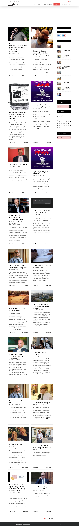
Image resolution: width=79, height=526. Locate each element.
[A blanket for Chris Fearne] (59, 46)
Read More (11, 75)
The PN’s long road (65, 82)
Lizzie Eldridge (14, 312)
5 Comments (48, 192)
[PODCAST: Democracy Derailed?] (42, 343)
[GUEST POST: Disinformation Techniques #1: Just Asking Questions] (18, 205)
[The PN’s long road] (59, 84)
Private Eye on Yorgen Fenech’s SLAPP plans (41, 488)
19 (64, 123)
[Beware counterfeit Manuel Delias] (18, 391)
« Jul (58, 129)
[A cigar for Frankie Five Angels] (18, 434)
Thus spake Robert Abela (18, 164)
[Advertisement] (39, 15)
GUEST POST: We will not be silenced (17, 309)
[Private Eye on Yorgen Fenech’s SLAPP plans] (42, 478)
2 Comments (25, 75)
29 (70, 125)
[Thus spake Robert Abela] (18, 154)
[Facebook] (58, 35)
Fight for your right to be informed (41, 172)
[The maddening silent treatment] (59, 94)
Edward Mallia (37, 308)
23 (57, 125)
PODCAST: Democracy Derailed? (41, 353)
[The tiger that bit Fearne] (59, 52)
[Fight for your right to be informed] (42, 158)
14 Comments (48, 243)
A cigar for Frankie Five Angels (17, 445)
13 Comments (48, 285)
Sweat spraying (64, 71)
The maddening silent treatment (65, 94)
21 (68, 123)
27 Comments (48, 422)
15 (70, 121)
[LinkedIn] (63, 35)
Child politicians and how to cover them (66, 78)
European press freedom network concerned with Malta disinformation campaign (17, 115)
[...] (23, 69)
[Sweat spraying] (59, 73)
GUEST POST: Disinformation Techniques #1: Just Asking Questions (16, 218)
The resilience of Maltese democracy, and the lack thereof (66, 67)
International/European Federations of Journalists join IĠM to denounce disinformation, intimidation (18, 47)
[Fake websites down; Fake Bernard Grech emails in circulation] (42, 203)
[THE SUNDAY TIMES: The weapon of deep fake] (18, 256)
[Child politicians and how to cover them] (59, 78)
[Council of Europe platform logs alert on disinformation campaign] (42, 37)
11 (61, 121)
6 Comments (25, 332)
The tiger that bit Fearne (66, 50)
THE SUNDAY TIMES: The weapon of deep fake (18, 266)
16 (57, 123)
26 (64, 125)
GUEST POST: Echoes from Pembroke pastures (41, 305)
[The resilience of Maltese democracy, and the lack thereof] (59, 68)
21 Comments (25, 467)
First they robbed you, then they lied (66, 62)
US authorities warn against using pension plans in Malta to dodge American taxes (17, 487)
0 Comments (48, 75)
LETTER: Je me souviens (42, 265)
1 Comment (25, 511)
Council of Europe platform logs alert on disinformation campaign (41, 53)
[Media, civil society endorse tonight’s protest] (42, 91)
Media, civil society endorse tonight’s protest (41, 106)
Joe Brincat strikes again (41, 402)
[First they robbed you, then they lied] (59, 62)
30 (57, 127)
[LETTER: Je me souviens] (42, 256)
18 (61, 123)
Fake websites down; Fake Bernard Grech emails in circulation (42, 212)
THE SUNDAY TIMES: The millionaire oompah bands (66, 56)
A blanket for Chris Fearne (66, 45)
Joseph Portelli (14, 223)
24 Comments (25, 422)
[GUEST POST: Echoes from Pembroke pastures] (42, 296)
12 (64, 121)
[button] (69, 4)
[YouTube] (65, 35)
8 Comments (25, 285)
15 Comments (25, 243)
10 (59, 121)
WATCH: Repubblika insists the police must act (42, 446)
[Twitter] (60, 35)
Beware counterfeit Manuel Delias (15, 402)
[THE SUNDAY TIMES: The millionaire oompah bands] (59, 57)
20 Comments (25, 192)
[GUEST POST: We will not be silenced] (18, 297)
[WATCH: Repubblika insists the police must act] (42, 435)
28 (68, 125)
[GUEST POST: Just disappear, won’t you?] (18, 344)
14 (68, 121)
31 (59, 127)
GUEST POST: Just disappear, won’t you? (16, 355)
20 (66, 123)
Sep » (60, 129)
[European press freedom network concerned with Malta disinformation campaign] (18, 95)
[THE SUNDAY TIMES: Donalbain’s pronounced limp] (59, 89)
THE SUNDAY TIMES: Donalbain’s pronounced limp (66, 88)
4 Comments (48, 142)
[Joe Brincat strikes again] (42, 392)
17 (59, 123)
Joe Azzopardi (14, 358)
